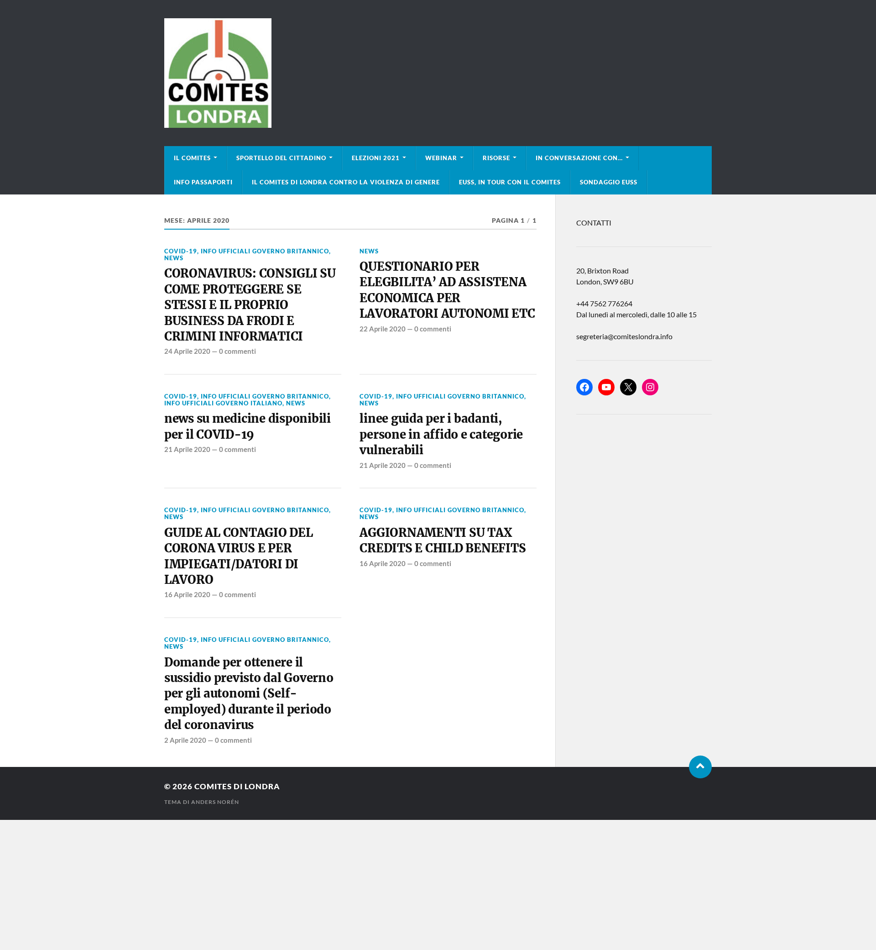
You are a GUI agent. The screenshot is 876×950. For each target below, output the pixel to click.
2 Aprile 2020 (185, 740)
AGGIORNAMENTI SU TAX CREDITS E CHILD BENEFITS (443, 540)
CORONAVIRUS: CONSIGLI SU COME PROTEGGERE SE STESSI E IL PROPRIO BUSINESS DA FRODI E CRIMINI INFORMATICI (250, 305)
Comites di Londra (237, 786)
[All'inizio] (700, 767)
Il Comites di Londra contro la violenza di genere (346, 182)
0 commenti (237, 351)
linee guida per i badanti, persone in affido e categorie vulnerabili (441, 434)
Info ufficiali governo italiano (223, 403)
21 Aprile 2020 (187, 449)
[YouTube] (606, 387)
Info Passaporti (203, 182)
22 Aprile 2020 (383, 329)
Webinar (441, 158)
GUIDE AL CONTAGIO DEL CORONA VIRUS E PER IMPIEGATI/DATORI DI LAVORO (238, 556)
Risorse (496, 158)
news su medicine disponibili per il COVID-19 (247, 426)
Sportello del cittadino (281, 158)
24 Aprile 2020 (187, 351)
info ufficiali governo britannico (265, 251)
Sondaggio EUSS (608, 182)
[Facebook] (584, 387)
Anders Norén (215, 801)
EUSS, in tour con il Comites (510, 182)
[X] (628, 387)
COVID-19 (180, 251)
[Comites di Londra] (438, 73)
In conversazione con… (579, 158)
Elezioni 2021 (376, 158)
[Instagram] (650, 387)
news (173, 258)
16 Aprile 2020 (187, 594)
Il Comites (192, 158)
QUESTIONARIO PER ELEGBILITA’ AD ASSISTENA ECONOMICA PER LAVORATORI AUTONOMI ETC (447, 290)
